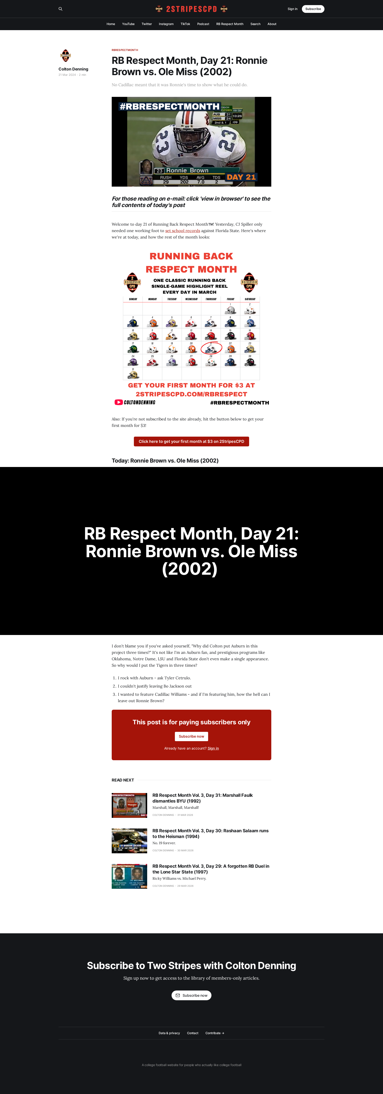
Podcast (203, 24)
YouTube (128, 24)
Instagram (166, 24)
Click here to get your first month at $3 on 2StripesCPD (191, 441)
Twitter (147, 24)
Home (111, 24)
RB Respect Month (229, 24)
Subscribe (313, 9)
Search (255, 24)
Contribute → (214, 1033)
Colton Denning (73, 69)
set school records (182, 230)
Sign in (292, 9)
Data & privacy (169, 1033)
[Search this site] (60, 9)
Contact (192, 1033)
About (272, 24)
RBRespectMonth (125, 50)
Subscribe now (191, 736)
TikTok (185, 24)
